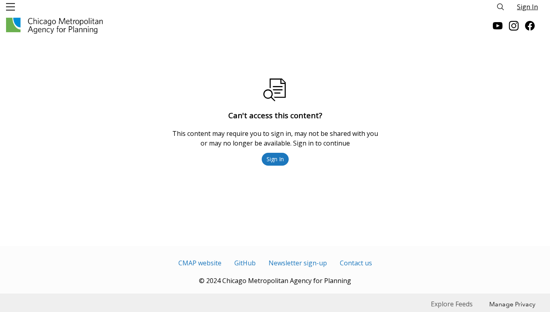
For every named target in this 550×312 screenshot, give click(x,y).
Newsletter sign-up (298, 263)
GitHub (245, 263)
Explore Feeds (452, 304)
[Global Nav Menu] (10, 7)
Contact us (356, 263)
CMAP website (199, 263)
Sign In (527, 6)
